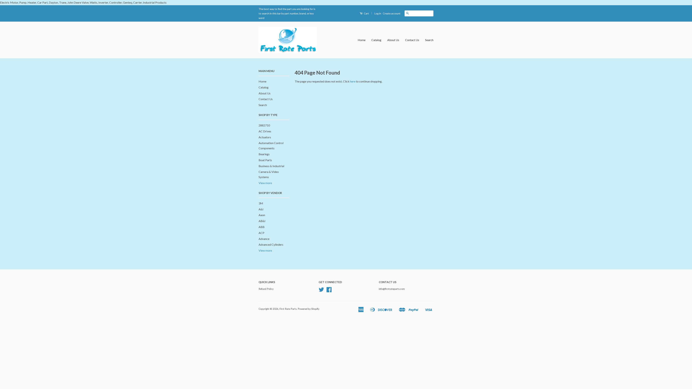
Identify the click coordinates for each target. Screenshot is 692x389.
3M (261, 203)
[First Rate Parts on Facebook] (329, 290)
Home (361, 40)
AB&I (262, 221)
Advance (264, 238)
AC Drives (265, 131)
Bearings (264, 154)
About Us (393, 40)
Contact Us (412, 40)
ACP (261, 232)
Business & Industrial (271, 166)
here (352, 81)
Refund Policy (266, 288)
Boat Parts (265, 160)
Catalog (376, 40)
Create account (391, 13)
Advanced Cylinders (271, 244)
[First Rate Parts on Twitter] (321, 290)
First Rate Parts (288, 308)
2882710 (264, 125)
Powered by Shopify (308, 308)
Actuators (265, 137)
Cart (366, 13)
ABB (262, 227)
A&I (261, 209)
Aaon (262, 215)
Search (429, 40)
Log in (377, 13)
